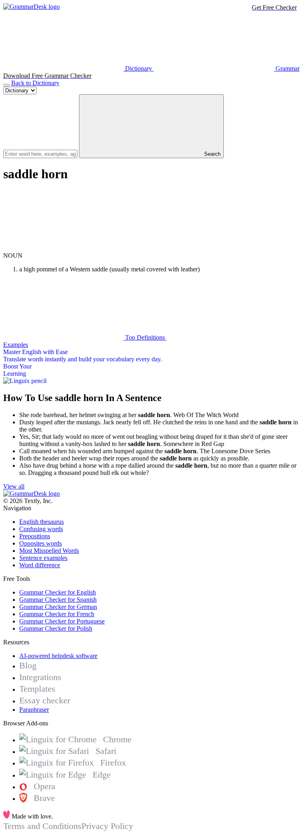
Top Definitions (145, 337)
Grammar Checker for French (56, 614)
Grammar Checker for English (57, 592)
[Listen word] (63, 248)
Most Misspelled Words (49, 550)
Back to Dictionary (35, 82)
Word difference (39, 565)
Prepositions (34, 536)
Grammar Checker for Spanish (58, 599)
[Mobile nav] (6, 85)
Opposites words (40, 543)
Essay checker (44, 700)
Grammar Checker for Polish (55, 628)
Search (212, 154)
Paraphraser (34, 709)
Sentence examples (43, 557)
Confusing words (41, 528)
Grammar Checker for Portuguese (62, 621)
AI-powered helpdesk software (58, 655)
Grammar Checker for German (58, 606)
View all (13, 486)
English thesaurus (41, 521)
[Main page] (31, 6)
